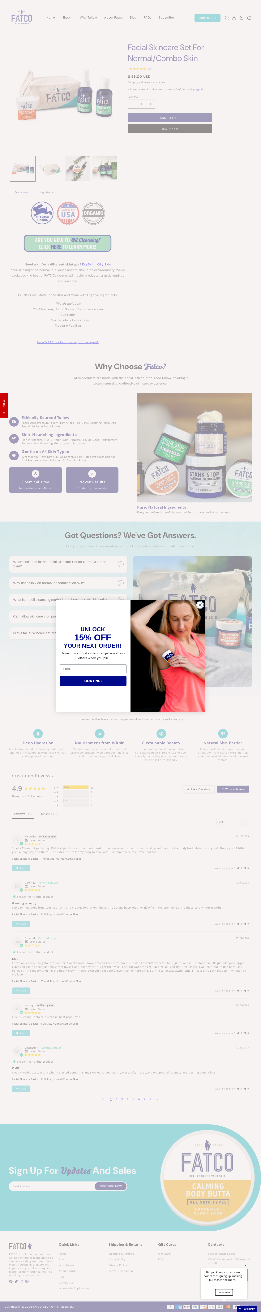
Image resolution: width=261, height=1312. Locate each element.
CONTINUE (93, 680)
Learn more (224, 1292)
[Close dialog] (200, 605)
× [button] (245, 1265)
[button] (228, 1309)
